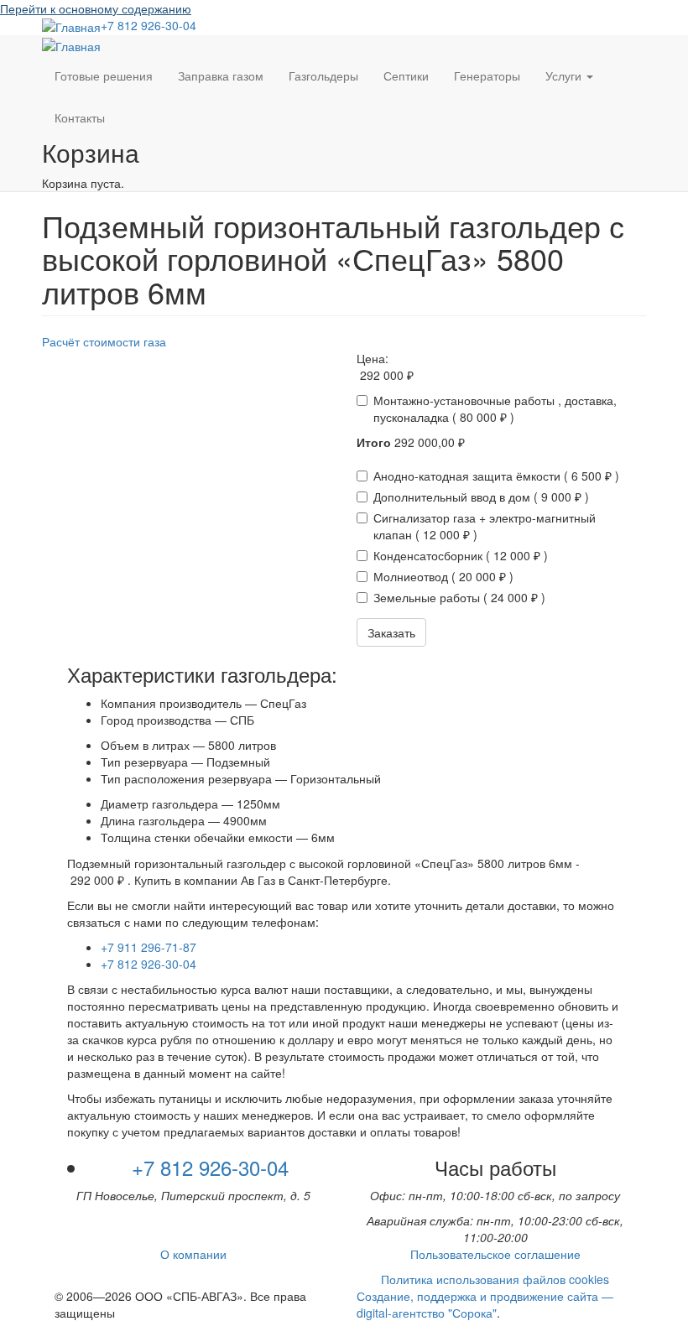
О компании (193, 1254)
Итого (374, 442)
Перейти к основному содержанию (95, 8)
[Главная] (71, 26)
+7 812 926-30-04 (148, 25)
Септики (406, 75)
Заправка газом (220, 75)
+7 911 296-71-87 (148, 947)
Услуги (565, 75)
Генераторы (487, 75)
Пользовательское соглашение (495, 1254)
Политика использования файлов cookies (495, 1279)
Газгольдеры (323, 75)
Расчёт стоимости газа (104, 341)
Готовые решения (104, 75)
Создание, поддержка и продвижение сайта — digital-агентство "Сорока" (485, 1304)
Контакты (80, 117)
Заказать (391, 632)
